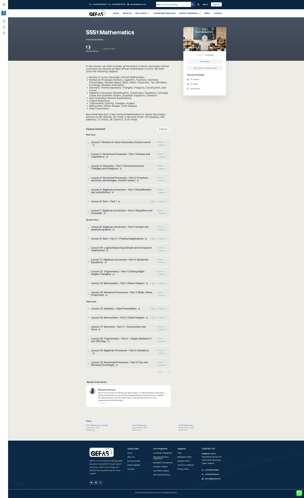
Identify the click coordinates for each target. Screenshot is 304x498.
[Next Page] (169, 372)
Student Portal (183, 461)
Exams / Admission (188, 13)
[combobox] (173, 4)
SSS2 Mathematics (139, 425)
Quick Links (133, 448)
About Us (127, 13)
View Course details (95, 39)
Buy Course (141, 13)
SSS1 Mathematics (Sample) (97, 425)
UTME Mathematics (186, 425)
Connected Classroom (164, 13)
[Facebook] (91, 482)
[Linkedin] (96, 482)
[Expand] (89, 143)
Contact (218, 13)
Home (116, 13)
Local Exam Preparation (163, 453)
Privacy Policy (183, 469)
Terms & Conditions (186, 465)
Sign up (216, 4)
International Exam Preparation (161, 458)
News (207, 13)
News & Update (133, 465)
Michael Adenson (107, 390)
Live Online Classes (161, 471)
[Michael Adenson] (93, 391)
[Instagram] (100, 482)
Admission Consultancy (163, 462)
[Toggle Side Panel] (4, 4)
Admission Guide (184, 457)
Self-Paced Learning (161, 475)
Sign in (205, 4)
